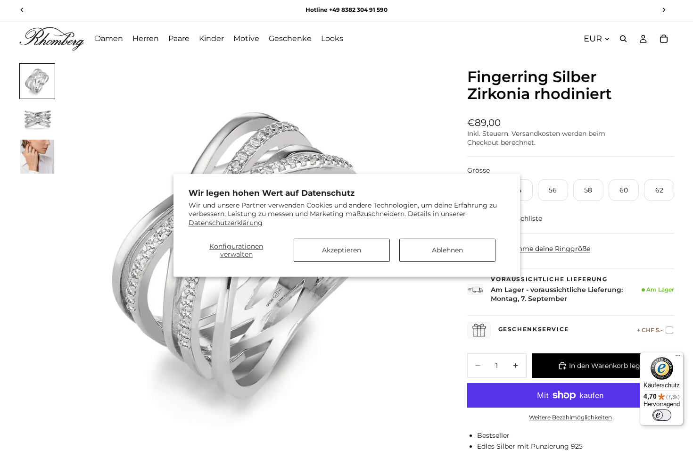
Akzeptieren (341, 250)
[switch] (661, 415)
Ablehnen (447, 250)
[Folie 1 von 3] (37, 81)
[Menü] (678, 357)
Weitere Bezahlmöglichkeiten (570, 417)
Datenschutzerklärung (226, 222)
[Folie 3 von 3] (37, 157)
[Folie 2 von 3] (37, 119)
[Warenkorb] (663, 38)
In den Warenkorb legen (608, 365)
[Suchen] (623, 38)
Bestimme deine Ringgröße (544, 248)
